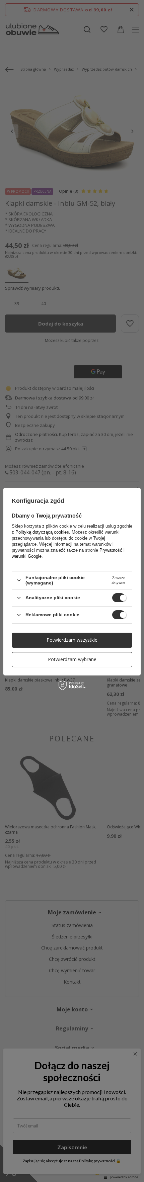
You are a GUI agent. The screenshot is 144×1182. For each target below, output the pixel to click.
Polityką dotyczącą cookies (42, 532)
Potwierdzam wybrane (72, 659)
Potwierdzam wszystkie (72, 640)
